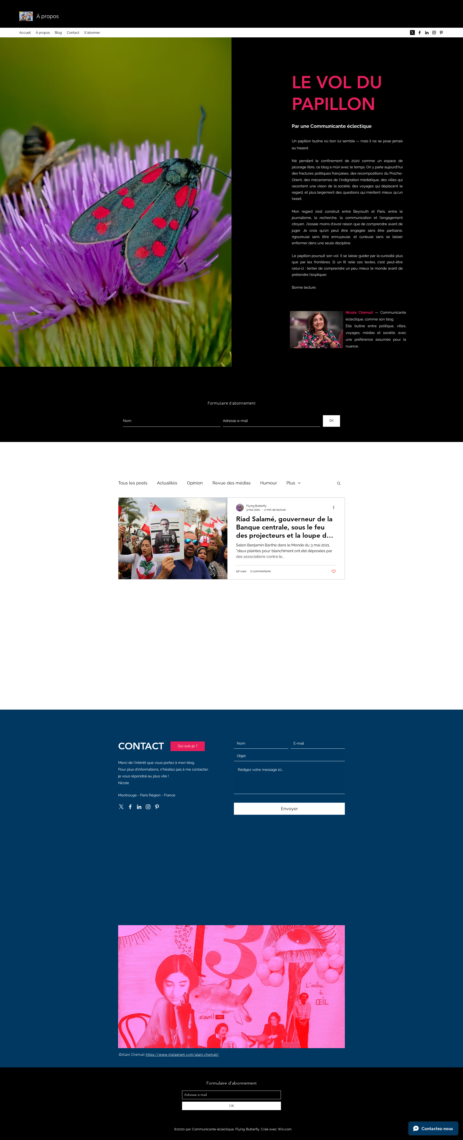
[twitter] (412, 32)
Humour (268, 482)
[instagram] (434, 32)
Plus (290, 482)
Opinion (195, 482)
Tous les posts (132, 482)
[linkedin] (426, 32)
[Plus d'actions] (335, 507)
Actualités (167, 482)
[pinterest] (441, 32)
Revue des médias (231, 482)
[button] (338, 483)
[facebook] (419, 32)
